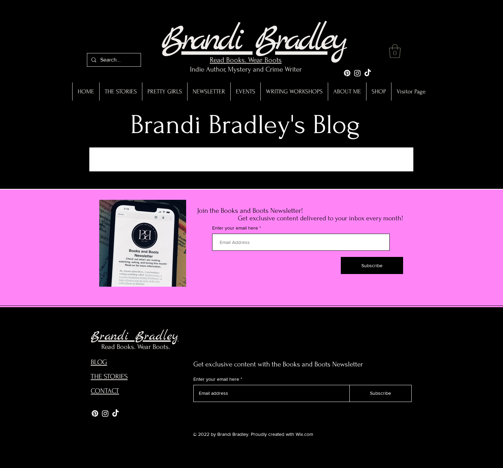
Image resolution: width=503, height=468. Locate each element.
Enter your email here (235, 227)
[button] (395, 51)
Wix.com (304, 434)
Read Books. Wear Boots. (135, 347)
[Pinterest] (347, 73)
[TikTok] (367, 73)
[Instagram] (357, 73)
